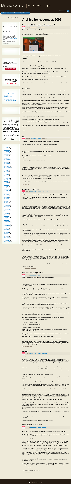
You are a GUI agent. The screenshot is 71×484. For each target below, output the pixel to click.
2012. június (6, 170)
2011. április (6, 183)
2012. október (6, 166)
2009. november (7, 206)
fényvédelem (16, 127)
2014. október (6, 151)
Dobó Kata (9, 127)
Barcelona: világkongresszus (32, 273)
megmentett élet (6, 131)
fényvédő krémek (5, 128)
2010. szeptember (7, 193)
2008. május (6, 230)
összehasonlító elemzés (11, 139)
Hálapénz (25, 351)
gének (4, 129)
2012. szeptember (7, 167)
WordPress (42, 480)
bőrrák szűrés (13, 124)
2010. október (6, 191)
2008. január (6, 236)
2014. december (7, 148)
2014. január (6, 158)
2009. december (7, 205)
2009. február (6, 218)
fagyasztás (12, 127)
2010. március (6, 201)
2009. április (6, 216)
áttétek (18, 138)
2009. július (6, 212)
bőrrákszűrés (35, 131)
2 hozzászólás (44, 353)
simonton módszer (33, 268)
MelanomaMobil (33, 27)
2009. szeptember (7, 209)
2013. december (7, 159)
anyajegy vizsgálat (30, 131)
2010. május (6, 198)
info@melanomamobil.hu (12, 38)
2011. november (7, 178)
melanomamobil (5, 132)
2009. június (6, 213)
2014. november (7, 150)
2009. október (6, 208)
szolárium (28, 472)
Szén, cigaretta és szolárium (32, 425)
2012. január (6, 175)
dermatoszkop (27, 346)
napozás (11, 134)
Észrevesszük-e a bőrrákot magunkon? (11, 97)
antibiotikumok (5, 120)
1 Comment (43, 27)
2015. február (6, 147)
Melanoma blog (13, 5)
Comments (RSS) (37, 482)
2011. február (6, 186)
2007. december (7, 237)
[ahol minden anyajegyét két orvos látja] (11, 83)
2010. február (6, 202)
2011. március (6, 185)
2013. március (6, 160)
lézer (18, 129)
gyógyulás (17, 128)
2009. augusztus (7, 210)
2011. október (6, 179)
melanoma (38, 131)
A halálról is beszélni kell (30, 189)
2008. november (7, 222)
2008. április (6, 232)
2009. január (6, 220)
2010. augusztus (7, 194)
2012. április (6, 171)
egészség (26, 184)
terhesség (4, 138)
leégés (13, 129)
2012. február (6, 174)
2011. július (6, 181)
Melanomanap (11, 132)
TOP (41, 482)
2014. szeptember (7, 152)
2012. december (7, 163)
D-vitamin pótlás (14, 126)
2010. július (6, 195)
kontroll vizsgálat (9, 129)
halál (29, 268)
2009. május (6, 214)
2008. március (6, 233)
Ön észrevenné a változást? (9, 99)
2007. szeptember (7, 241)
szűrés (39, 27)
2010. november (7, 190)
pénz (14, 134)
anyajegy (26, 131)
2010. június (6, 197)
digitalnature (34, 480)
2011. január (6, 187)
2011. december (7, 177)
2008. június (6, 229)
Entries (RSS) (32, 482)
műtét (6, 134)
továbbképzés (8, 138)
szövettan (5, 137)
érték (28, 184)
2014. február (6, 156)
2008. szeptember (7, 225)
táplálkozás (13, 138)
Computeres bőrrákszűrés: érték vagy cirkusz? (38, 25)
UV (15, 138)
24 (23, 136)
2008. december (7, 221)
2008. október (6, 224)
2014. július (6, 155)
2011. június (6, 182)
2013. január (6, 162)
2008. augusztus (7, 226)
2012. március (6, 173)
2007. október (6, 240)
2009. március (6, 217)
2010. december (7, 189)
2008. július (6, 228)
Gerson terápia (27, 268)
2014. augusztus (7, 154)
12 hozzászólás (45, 191)
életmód (39, 138)
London (15, 129)
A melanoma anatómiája (8, 96)
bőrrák (17, 123)
